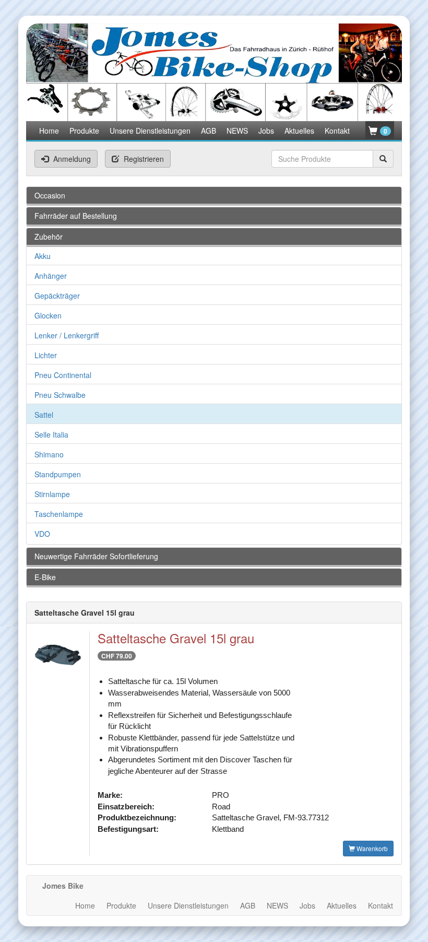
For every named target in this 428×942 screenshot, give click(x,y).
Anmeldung (71, 159)
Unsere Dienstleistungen (150, 130)
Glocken (48, 315)
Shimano (49, 454)
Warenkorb (371, 848)
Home (49, 130)
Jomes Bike (63, 885)
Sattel (43, 414)
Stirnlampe (52, 494)
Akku (42, 256)
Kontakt (337, 130)
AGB (208, 130)
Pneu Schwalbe (60, 395)
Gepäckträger (57, 295)
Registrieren (143, 159)
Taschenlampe (58, 514)
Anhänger (50, 275)
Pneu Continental (62, 375)
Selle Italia (51, 434)
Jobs (266, 130)
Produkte (84, 130)
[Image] (57, 659)
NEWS (237, 130)
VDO (42, 533)
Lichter (45, 355)
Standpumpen (57, 474)
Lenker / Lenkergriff (66, 335)
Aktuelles (299, 130)
